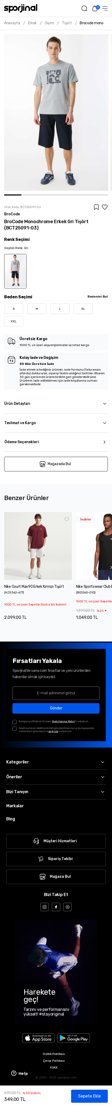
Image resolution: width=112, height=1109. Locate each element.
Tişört (67, 23)
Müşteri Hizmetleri (60, 841)
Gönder (56, 708)
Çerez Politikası (54, 1061)
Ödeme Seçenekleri (21, 442)
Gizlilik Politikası (54, 1054)
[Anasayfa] (20, 8)
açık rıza (53, 731)
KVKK (54, 1067)
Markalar (14, 805)
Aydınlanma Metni (63, 721)
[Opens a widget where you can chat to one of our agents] (19, 1073)
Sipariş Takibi (60, 859)
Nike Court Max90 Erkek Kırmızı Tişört (34, 586)
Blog (10, 818)
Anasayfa (12, 23)
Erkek (32, 23)
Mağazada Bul (59, 464)
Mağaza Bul (60, 876)
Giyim (49, 23)
